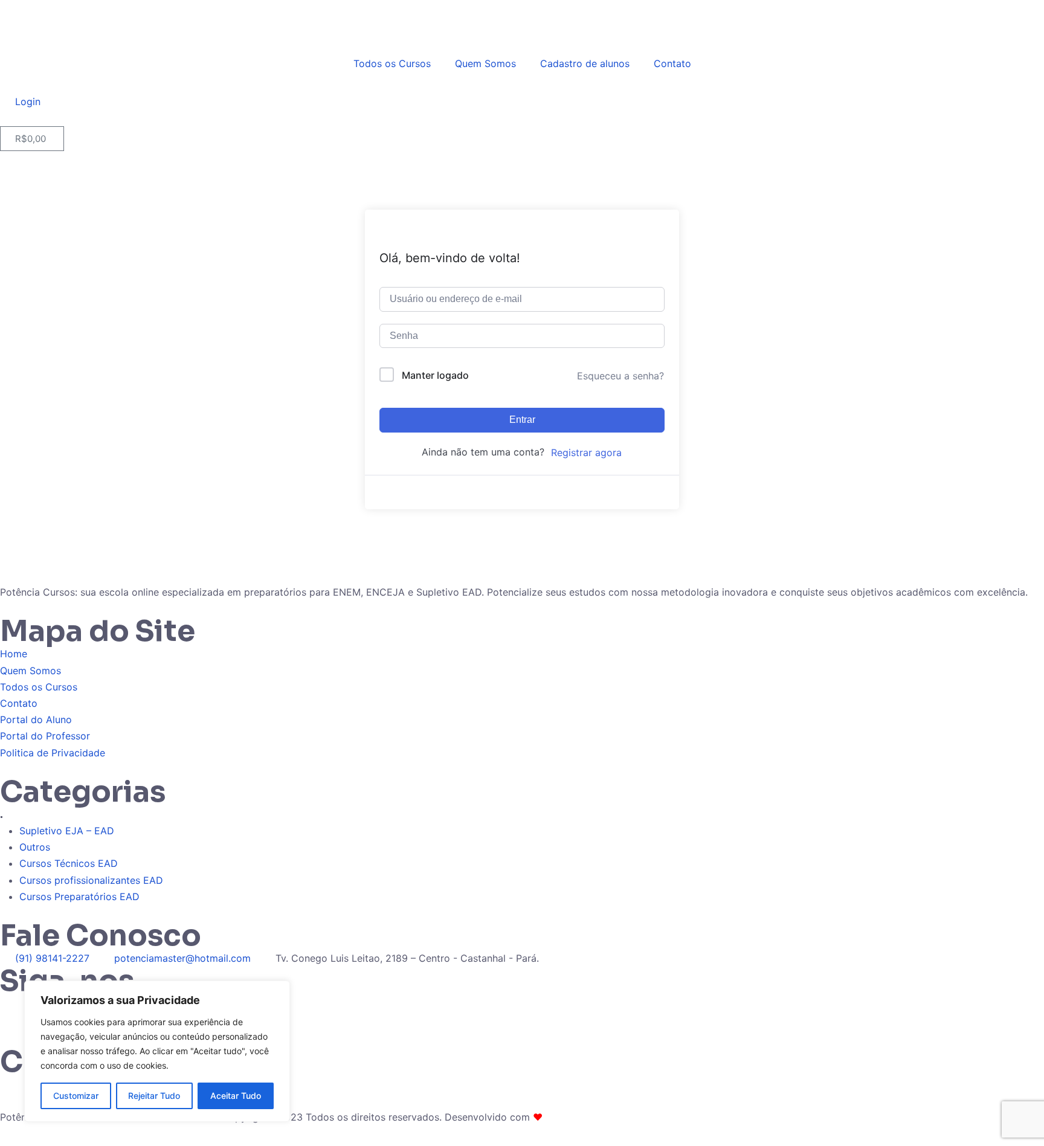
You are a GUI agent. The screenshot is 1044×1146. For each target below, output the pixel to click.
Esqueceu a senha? (620, 376)
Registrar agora (586, 452)
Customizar (75, 1095)
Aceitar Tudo (235, 1095)
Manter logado (435, 375)
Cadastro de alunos (585, 63)
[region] (157, 1051)
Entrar (522, 419)
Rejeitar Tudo (154, 1095)
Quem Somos (485, 63)
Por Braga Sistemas (590, 1117)
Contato (672, 63)
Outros (34, 847)
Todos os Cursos (392, 63)
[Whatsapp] (15, 1011)
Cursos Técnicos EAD (68, 863)
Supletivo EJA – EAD (66, 831)
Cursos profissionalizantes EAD (91, 880)
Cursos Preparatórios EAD (79, 896)
